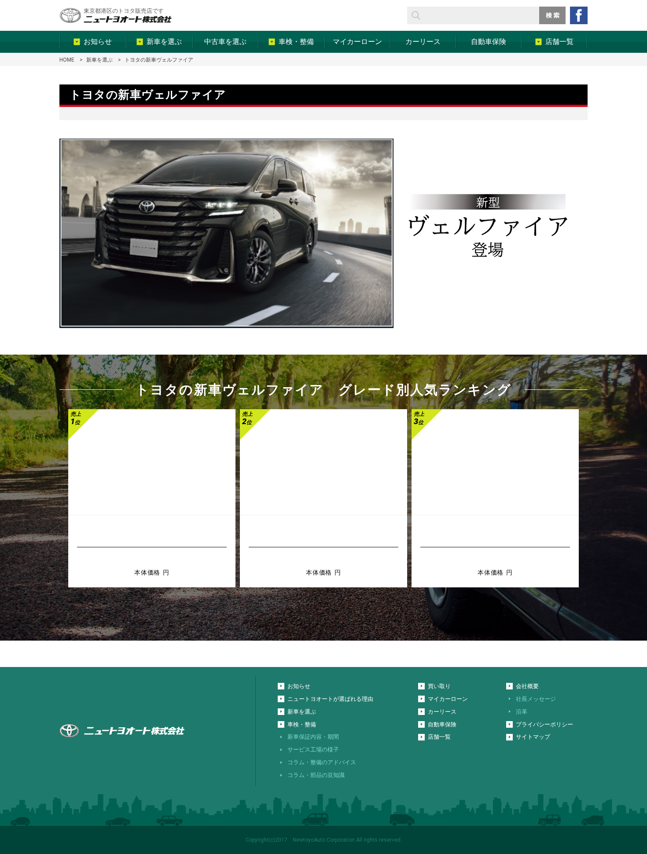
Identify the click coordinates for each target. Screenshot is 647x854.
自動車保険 (442, 724)
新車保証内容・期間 (313, 736)
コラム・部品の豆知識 (316, 775)
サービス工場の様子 (313, 749)
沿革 (521, 711)
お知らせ (298, 686)
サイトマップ (533, 736)
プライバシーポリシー (544, 724)
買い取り (439, 686)
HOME (66, 60)
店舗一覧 (439, 736)
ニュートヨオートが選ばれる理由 (330, 699)
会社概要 (527, 686)
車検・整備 (301, 724)
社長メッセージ (536, 699)
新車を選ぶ (99, 60)
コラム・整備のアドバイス (321, 762)
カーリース (442, 711)
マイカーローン (448, 699)
